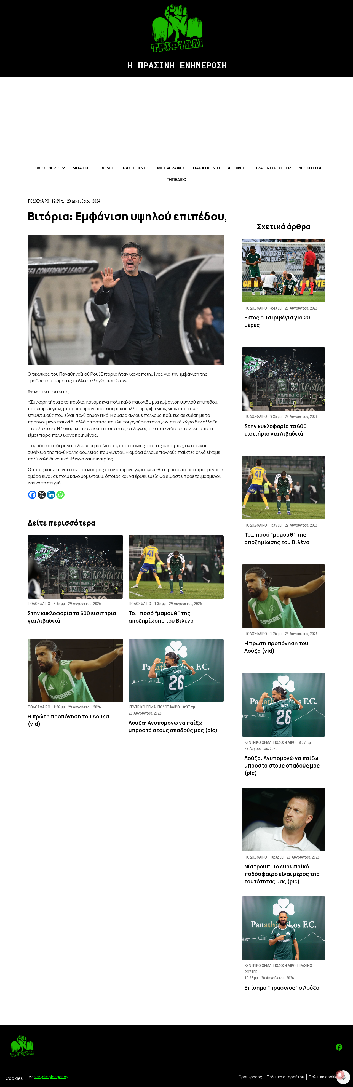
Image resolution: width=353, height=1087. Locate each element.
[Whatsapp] (60, 495)
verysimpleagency (51, 1076)
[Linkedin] (51, 495)
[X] (42, 495)
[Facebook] (32, 495)
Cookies (14, 1078)
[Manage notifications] (340, 1074)
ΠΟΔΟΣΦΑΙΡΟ (38, 201)
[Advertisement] (176, 118)
